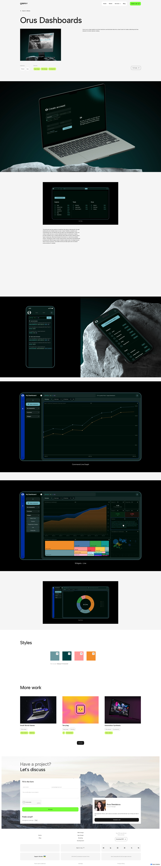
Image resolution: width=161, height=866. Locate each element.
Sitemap (80, 863)
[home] (24, 4)
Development (80, 840)
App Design (80, 835)
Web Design (80, 832)
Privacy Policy (121, 863)
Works (110, 3)
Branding (80, 838)
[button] (118, 3)
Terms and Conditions (40, 863)
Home (104, 3)
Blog (124, 3)
